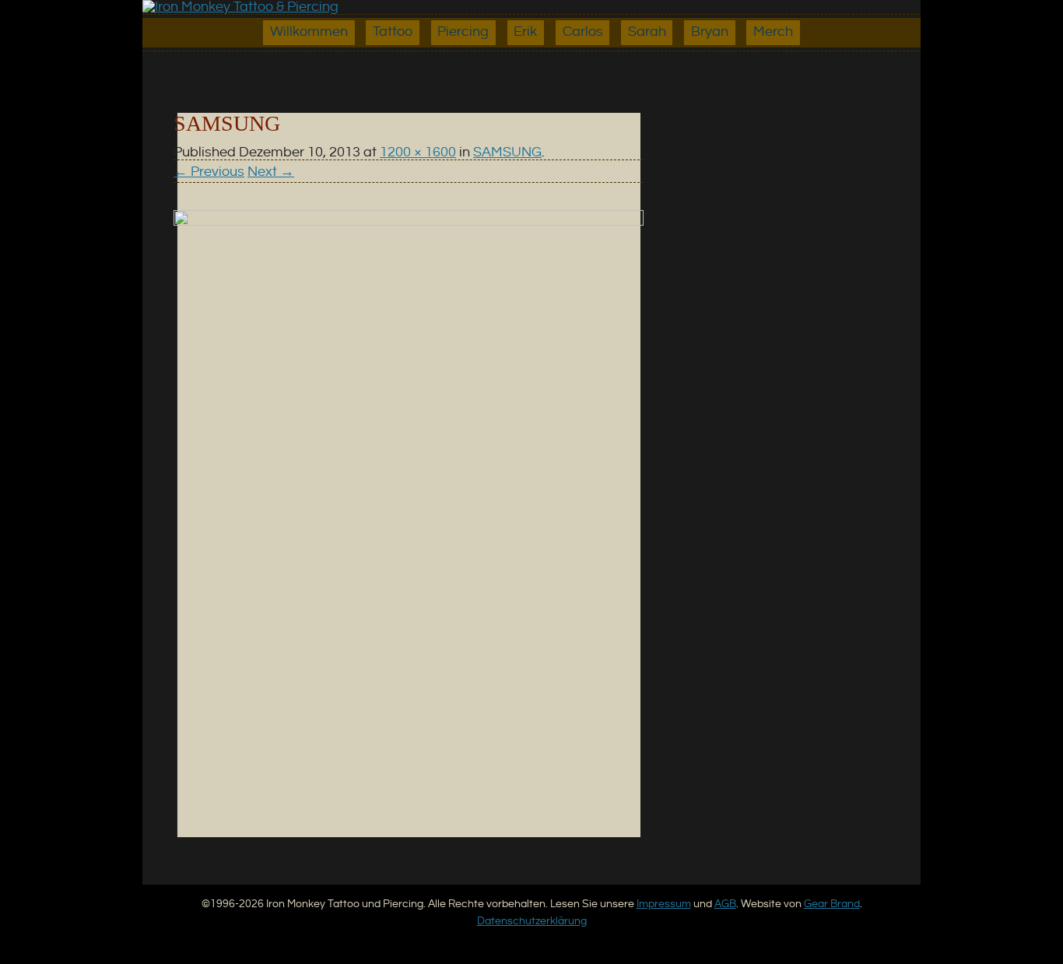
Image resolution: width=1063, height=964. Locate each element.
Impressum (664, 904)
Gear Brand (832, 904)
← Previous (209, 172)
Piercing (463, 32)
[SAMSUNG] (409, 222)
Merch (773, 32)
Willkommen (309, 32)
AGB (725, 904)
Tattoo (392, 32)
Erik (525, 32)
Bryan (709, 32)
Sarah (647, 32)
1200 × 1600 (418, 152)
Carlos (583, 32)
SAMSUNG (507, 152)
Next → (270, 172)
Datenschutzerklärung (532, 921)
